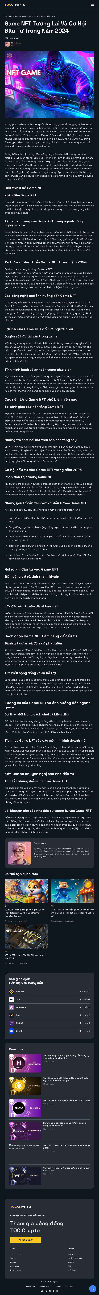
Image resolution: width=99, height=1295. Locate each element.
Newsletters (15, 1270)
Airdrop (71, 1262)
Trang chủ (8, 16)
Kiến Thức (72, 1270)
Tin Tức (71, 1254)
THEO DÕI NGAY (25, 1240)
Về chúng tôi (15, 1254)
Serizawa (17, 43)
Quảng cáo (14, 1266)
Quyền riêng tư (45, 1286)
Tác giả (13, 1258)
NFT (6, 906)
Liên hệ (13, 1262)
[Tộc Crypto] (15, 4)
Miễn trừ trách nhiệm (64, 1286)
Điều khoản (30, 1286)
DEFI (70, 1266)
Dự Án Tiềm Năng (75, 1258)
